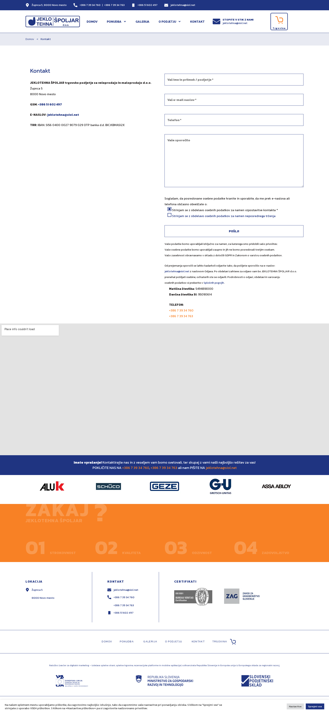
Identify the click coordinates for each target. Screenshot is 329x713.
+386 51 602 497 (147, 5)
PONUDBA (114, 21)
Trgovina (279, 28)
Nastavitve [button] (295, 706)
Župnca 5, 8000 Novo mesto (49, 5)
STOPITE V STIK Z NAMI (238, 20)
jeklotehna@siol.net (182, 5)
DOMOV (92, 21)
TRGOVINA (219, 642)
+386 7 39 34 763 (114, 5)
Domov (30, 39)
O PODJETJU (167, 21)
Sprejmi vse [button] (315, 706)
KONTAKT (197, 21)
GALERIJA (142, 21)
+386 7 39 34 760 (90, 5)
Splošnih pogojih (214, 283)
